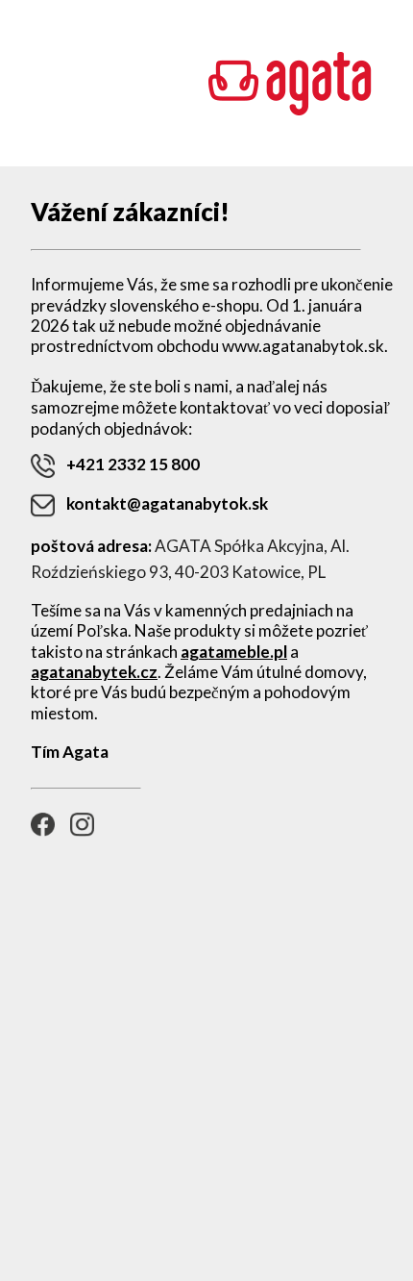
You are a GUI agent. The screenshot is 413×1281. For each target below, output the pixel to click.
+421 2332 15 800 (133, 464)
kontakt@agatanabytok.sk (167, 503)
